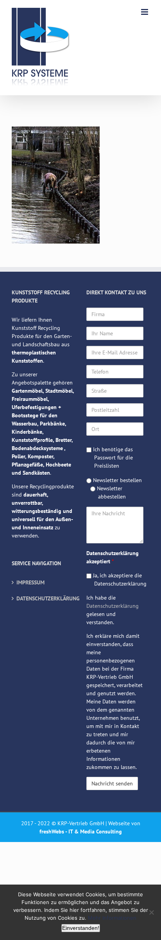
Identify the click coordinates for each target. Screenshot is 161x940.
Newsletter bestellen (116, 480)
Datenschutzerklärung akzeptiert (112, 557)
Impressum (30, 582)
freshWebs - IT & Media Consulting (80, 831)
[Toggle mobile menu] (145, 12)
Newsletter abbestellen (110, 492)
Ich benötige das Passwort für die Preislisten (112, 457)
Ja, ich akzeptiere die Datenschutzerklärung (117, 579)
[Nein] (151, 912)
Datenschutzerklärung (43, 598)
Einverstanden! (80, 928)
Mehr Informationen (112, 918)
